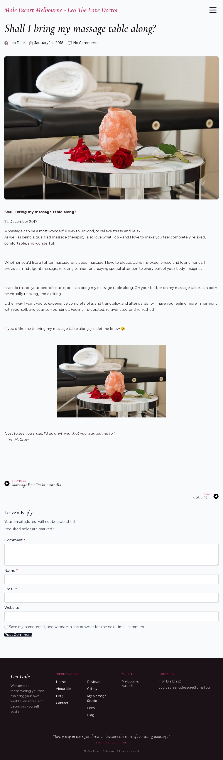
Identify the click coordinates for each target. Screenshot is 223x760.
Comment (14, 540)
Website (11, 608)
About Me (63, 689)
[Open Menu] (213, 10)
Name (11, 571)
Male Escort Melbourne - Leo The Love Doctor (61, 10)
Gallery (92, 689)
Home (61, 682)
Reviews (93, 682)
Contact (62, 703)
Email (10, 589)
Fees (91, 708)
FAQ (59, 696)
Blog (90, 715)
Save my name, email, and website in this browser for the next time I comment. (77, 627)
